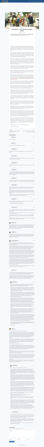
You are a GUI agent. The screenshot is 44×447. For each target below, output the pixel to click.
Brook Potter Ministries (14, 240)
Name (10, 439)
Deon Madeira (13, 169)
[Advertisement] (22, 7)
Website (28, 439)
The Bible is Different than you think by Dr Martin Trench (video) (14, 131)
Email (19, 439)
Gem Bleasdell (13, 148)
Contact (38, 1)
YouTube (40, 1)
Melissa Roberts (13, 155)
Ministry (35, 1)
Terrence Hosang (14, 184)
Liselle (12, 328)
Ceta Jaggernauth (14, 162)
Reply (33, 162)
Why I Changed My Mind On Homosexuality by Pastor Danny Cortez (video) (29, 131)
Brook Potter (20, 32)
